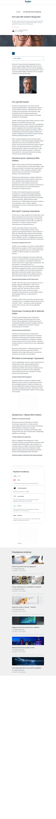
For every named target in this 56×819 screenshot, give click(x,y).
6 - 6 (19, 476)
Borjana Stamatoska (19, 568)
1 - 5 (15, 476)
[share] (13, 53)
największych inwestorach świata (27, 133)
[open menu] (12, 2)
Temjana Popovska (22, 30)
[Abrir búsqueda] (43, 2)
